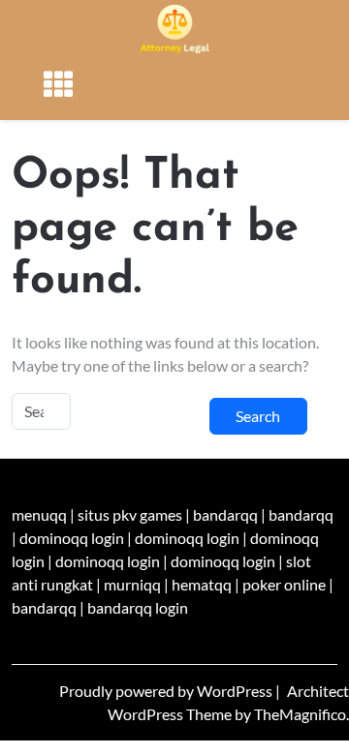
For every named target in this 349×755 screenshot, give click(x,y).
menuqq (39, 514)
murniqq (132, 584)
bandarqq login (137, 607)
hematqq (202, 584)
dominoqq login (71, 537)
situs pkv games (130, 514)
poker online (284, 584)
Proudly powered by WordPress (167, 690)
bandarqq (225, 514)
